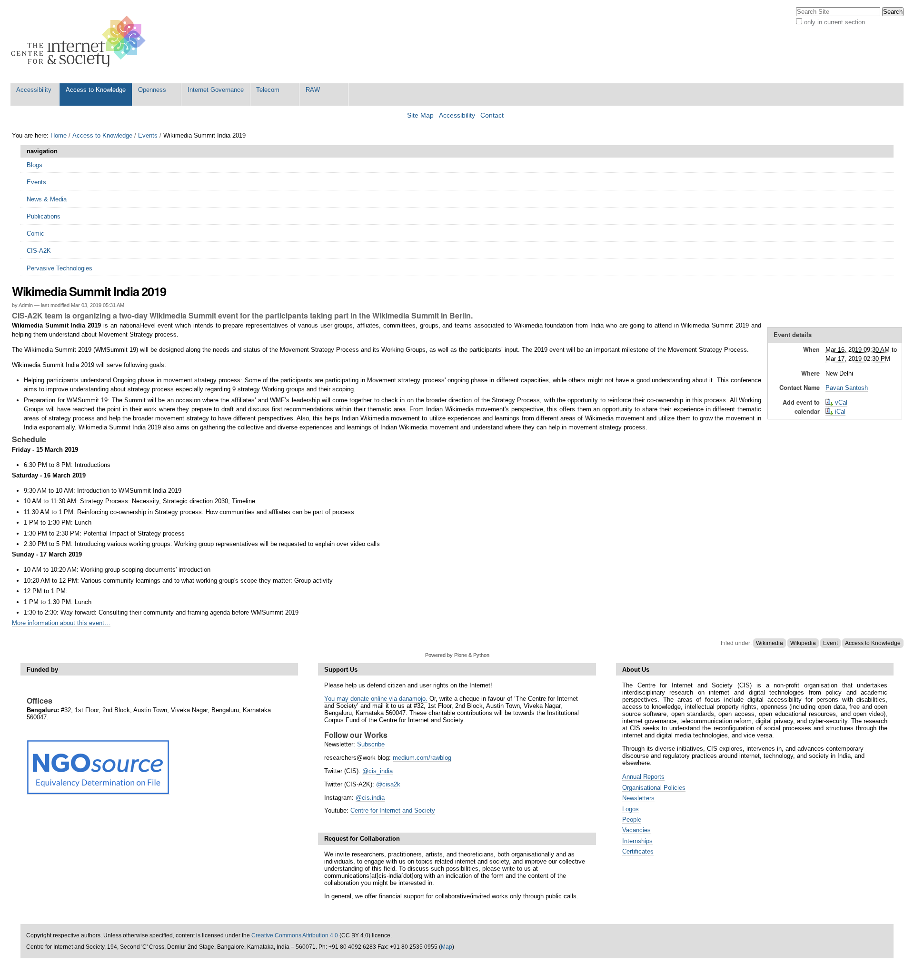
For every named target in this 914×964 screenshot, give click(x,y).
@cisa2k (388, 784)
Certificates (638, 851)
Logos (630, 809)
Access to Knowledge (96, 89)
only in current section (834, 22)
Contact (492, 115)
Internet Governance (216, 89)
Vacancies (636, 830)
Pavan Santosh (846, 387)
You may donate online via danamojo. (375, 698)
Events (148, 135)
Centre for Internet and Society (392, 810)
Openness (152, 89)
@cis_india (377, 771)
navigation (42, 151)
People (631, 819)
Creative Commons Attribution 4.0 (294, 935)
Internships (637, 841)
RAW (313, 89)
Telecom (267, 89)
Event (830, 643)
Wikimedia (769, 643)
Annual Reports (643, 776)
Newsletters (638, 798)
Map (446, 947)
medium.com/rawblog (422, 757)
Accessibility (33, 89)
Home (58, 135)
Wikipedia (803, 643)
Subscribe (371, 744)
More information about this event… (61, 622)
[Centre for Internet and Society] (80, 41)
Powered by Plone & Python (457, 655)
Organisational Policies (654, 787)
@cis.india (370, 797)
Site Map (420, 115)
